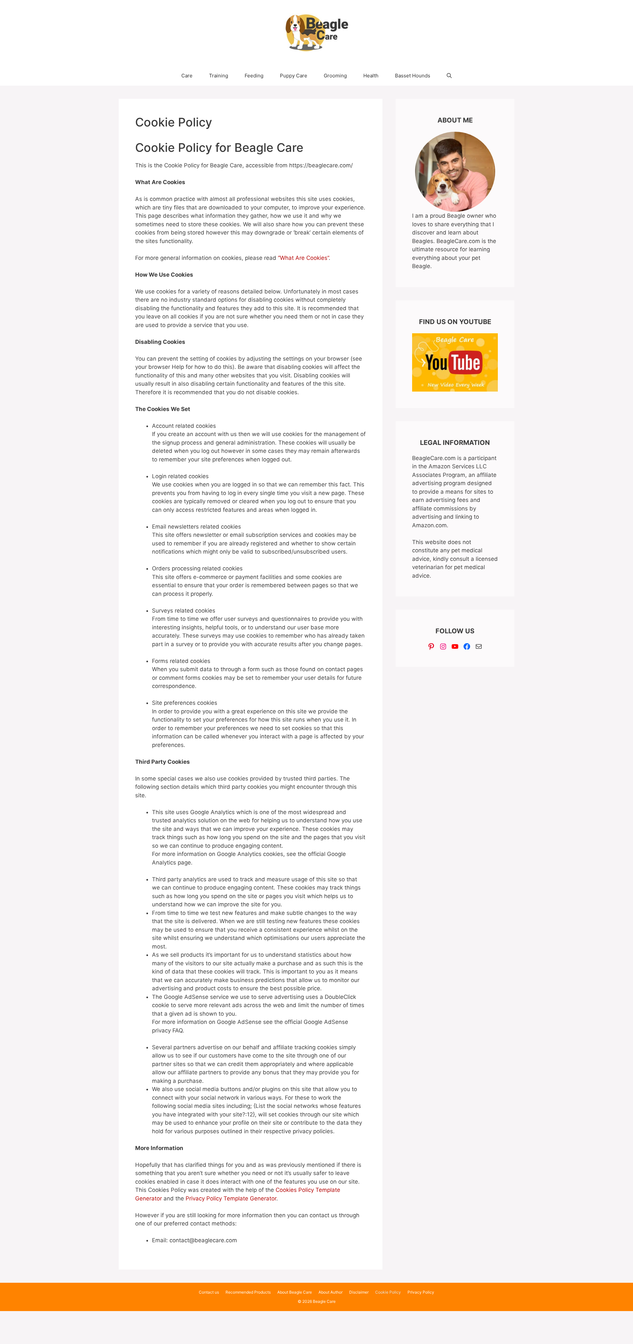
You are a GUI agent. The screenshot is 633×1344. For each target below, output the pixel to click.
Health (370, 75)
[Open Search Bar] (449, 76)
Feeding (254, 75)
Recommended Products (248, 1292)
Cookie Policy (388, 1292)
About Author (330, 1292)
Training (218, 75)
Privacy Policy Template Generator (231, 1198)
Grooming (335, 75)
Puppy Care (293, 75)
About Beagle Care (294, 1292)
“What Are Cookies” (303, 258)
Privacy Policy (420, 1292)
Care (187, 75)
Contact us (209, 1292)
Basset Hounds (412, 75)
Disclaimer (359, 1292)
